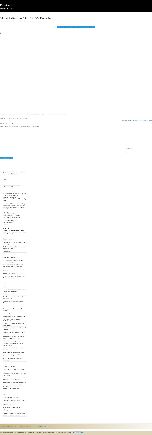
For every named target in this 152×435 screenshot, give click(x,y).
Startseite (2, 14)
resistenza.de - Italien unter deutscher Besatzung (14, 400)
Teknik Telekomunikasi (8, 378)
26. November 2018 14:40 (5, 21)
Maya (29, 21)
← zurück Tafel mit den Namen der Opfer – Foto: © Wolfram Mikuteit (76, 27)
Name (126, 144)
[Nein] (82, 432)
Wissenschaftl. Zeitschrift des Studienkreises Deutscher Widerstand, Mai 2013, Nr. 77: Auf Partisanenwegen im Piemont (13, 354)
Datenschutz (47, 426)
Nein (79, 432)
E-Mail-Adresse (128, 148)
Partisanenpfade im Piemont (20, 14)
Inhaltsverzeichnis (7, 239)
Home (1, 430)
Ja (75, 432)
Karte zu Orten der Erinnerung (10, 273)
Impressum (40, 426)
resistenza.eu (7, 426)
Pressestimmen (6, 251)
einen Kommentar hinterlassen (20, 21)
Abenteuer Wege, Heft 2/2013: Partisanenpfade (14, 316)
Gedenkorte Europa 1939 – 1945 (10, 397)
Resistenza (6, 5)
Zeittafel (9, 14)
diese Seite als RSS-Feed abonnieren (11, 173)
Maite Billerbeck (7, 382)
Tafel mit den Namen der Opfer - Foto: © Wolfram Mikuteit (17, 430)
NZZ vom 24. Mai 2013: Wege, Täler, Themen (13, 341)
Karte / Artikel (32, 14)
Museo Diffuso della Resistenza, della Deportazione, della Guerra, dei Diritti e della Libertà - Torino (13, 409)
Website (126, 153)
